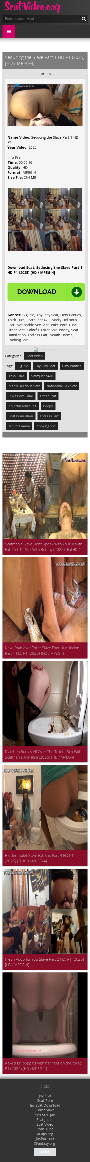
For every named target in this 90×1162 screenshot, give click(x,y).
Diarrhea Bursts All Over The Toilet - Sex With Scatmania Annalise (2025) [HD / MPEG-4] (43, 754)
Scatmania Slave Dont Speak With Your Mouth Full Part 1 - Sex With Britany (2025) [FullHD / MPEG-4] (43, 546)
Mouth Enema (19, 426)
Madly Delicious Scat (24, 386)
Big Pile (23, 366)
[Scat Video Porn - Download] (32, 7)
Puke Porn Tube (21, 396)
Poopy (48, 406)
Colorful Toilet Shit (22, 406)
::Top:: (45, 1086)
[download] (46, 292)
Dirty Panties (72, 366)
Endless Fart (49, 416)
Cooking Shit (46, 426)
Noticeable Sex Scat (62, 386)
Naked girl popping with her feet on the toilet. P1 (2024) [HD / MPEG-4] (43, 1065)
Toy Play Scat (45, 366)
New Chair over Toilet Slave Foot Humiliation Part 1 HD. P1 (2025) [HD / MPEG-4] (42, 650)
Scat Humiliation (21, 416)
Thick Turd (16, 376)
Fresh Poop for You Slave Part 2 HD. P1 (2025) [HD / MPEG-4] (44, 962)
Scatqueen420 (42, 376)
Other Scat (48, 396)
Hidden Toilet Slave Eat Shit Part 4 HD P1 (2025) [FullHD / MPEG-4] (39, 858)
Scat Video (35, 356)
